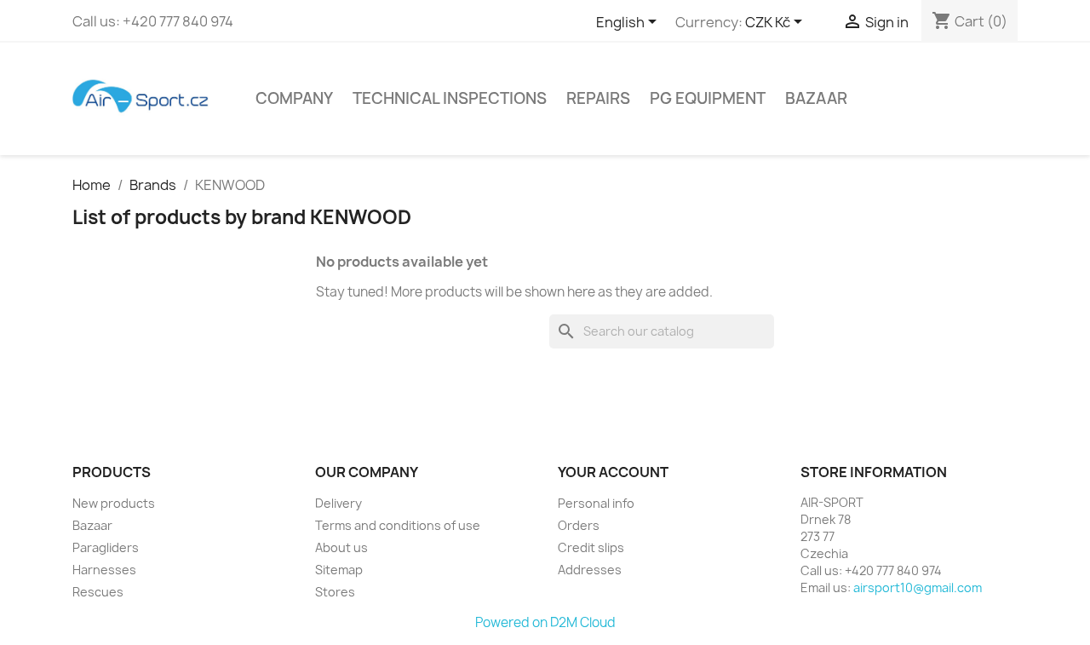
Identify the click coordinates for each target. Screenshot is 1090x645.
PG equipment (708, 98)
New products (113, 503)
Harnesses (104, 569)
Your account (613, 472)
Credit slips (591, 547)
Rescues (97, 592)
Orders (579, 525)
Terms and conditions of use (397, 525)
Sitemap (339, 569)
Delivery (338, 503)
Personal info (596, 503)
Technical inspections (450, 98)
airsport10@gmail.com (917, 587)
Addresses (590, 569)
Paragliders (105, 547)
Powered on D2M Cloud (545, 622)
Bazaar (816, 98)
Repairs (598, 98)
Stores (335, 592)
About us (341, 547)
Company (294, 98)
